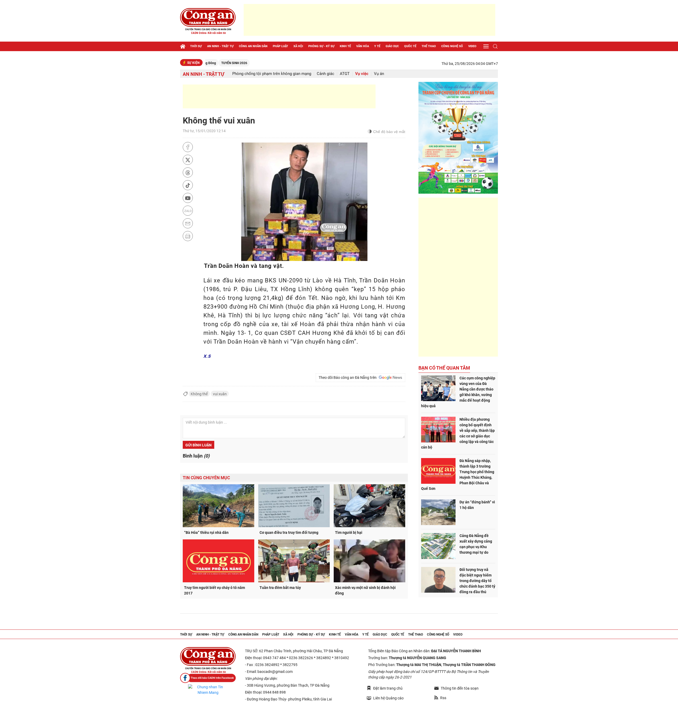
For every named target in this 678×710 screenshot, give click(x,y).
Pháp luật (280, 46)
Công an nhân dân (253, 46)
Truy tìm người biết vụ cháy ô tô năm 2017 (214, 590)
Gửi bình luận (198, 445)
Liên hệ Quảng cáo (388, 698)
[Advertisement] (369, 20)
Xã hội (298, 46)
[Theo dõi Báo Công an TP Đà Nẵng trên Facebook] (208, 678)
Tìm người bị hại (348, 532)
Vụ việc (361, 74)
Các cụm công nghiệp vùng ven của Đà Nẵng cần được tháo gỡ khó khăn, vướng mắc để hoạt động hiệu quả (458, 392)
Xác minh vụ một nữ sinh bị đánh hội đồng (365, 590)
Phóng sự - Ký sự (321, 46)
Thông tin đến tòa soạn (460, 688)
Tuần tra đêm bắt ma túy (280, 587)
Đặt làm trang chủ (388, 688)
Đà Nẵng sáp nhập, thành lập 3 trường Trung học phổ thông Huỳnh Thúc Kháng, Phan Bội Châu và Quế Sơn (457, 475)
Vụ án (379, 74)
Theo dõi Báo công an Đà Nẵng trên (348, 377)
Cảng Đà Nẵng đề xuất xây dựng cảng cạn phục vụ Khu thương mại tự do (476, 544)
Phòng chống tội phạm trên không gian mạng (271, 74)
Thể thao (429, 46)
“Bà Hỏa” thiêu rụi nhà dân (206, 532)
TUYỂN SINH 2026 (208, 63)
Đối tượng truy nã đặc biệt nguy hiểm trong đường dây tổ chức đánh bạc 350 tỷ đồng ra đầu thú (477, 580)
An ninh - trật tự (220, 46)
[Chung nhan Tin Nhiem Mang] (207, 689)
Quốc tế (410, 46)
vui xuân (220, 394)
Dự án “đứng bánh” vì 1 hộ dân (477, 505)
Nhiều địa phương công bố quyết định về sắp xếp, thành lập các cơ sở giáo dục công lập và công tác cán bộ (458, 433)
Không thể (199, 394)
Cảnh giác (325, 74)
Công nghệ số (452, 46)
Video (472, 46)
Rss (443, 698)
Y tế (377, 46)
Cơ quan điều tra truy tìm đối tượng (289, 532)
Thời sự (196, 46)
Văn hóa (362, 46)
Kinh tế (345, 46)
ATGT (345, 74)
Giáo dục (392, 46)
